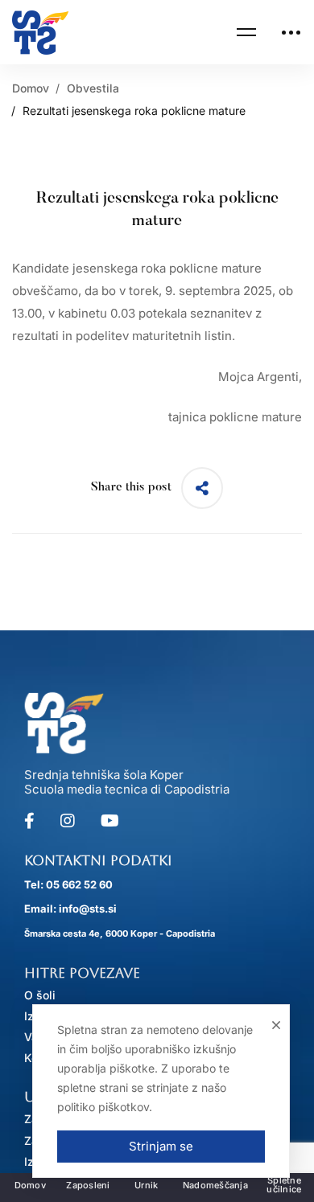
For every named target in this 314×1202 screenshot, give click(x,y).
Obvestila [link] (93, 88)
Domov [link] (30, 88)
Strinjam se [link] (161, 1146)
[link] (40, 32)
